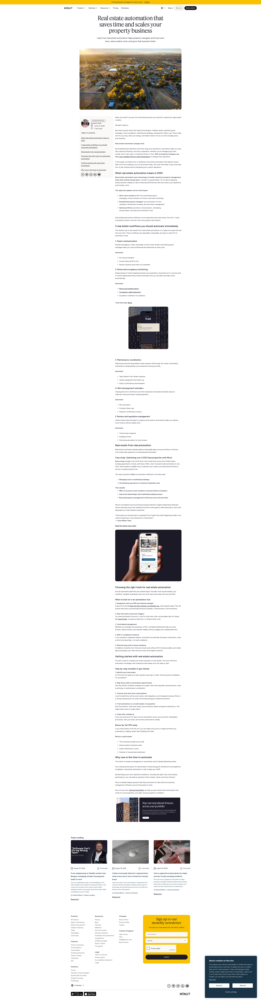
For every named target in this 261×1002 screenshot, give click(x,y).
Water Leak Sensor (78, 922)
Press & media (124, 922)
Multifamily (75, 981)
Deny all (219, 985)
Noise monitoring (77, 945)
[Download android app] (77, 994)
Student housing (77, 978)
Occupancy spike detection (130, 292)
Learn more (212, 979)
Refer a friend (100, 943)
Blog (96, 922)
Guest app (75, 936)
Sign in (170, 8)
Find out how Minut (136, 790)
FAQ (120, 937)
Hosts (73, 970)
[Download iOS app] (90, 994)
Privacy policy (100, 957)
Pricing (115, 8)
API (72, 961)
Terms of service (101, 955)
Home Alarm (75, 950)
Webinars (98, 928)
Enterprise (125, 8)
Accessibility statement (103, 960)
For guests (99, 946)
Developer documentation (104, 936)
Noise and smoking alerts (129, 289)
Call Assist (75, 958)
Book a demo (190, 8)
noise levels (122, 619)
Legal (97, 952)
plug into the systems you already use (144, 606)
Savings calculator (101, 933)
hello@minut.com (125, 940)
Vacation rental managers (80, 973)
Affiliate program (101, 941)
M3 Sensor (75, 920)
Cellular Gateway (77, 928)
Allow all (243, 985)
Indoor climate (76, 955)
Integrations (99, 938)
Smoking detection (78, 953)
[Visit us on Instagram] (173, 986)
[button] (81, 8)
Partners (98, 925)
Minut (130, 303)
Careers (122, 925)
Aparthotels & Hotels (79, 975)
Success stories (101, 930)
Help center (123, 934)
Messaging (75, 933)
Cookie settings (231, 992)
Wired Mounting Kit (78, 925)
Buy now (179, 8)
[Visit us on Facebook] (169, 986)
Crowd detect (76, 948)
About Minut (123, 920)
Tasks (73, 930)
